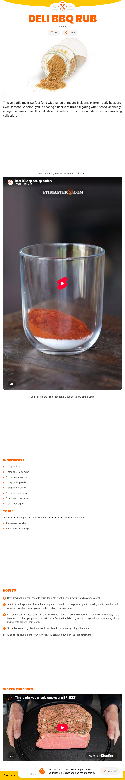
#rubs (62, 26)
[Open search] (54, 6)
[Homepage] (62, 6)
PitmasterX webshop (16, 523)
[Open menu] (70, 6)
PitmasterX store (84, 634)
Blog (33, 774)
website (69, 517)
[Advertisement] (62, 143)
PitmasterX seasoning (17, 528)
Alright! (112, 771)
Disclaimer (10, 775)
